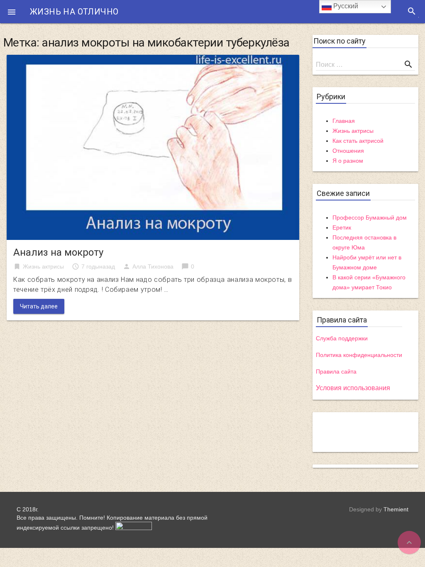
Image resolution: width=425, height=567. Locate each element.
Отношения (348, 150)
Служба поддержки (342, 338)
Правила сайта (336, 371)
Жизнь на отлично (74, 12)
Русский (345, 6)
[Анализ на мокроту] (153, 146)
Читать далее (39, 306)
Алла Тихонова (152, 266)
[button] (12, 12)
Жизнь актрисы (43, 266)
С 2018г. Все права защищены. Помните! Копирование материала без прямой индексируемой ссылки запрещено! (112, 518)
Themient (395, 509)
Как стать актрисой (357, 140)
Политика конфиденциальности (359, 355)
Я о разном (347, 160)
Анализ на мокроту (58, 252)
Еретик (341, 227)
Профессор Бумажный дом (369, 217)
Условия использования (353, 387)
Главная (343, 120)
